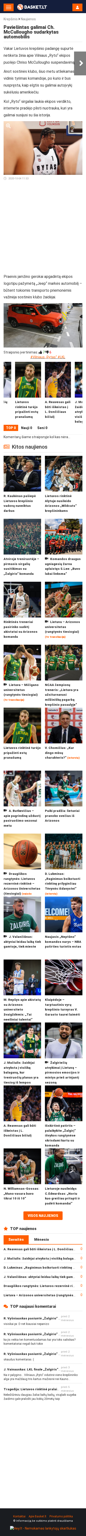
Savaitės (16, 1239)
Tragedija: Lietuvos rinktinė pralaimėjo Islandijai (42, 1389)
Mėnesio (41, 1239)
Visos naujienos (43, 1216)
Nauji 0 (26, 428)
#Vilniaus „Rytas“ (43, 357)
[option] (58, 393)
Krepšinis (11, 19)
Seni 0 (42, 428)
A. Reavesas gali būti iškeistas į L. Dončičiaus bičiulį (44, 1249)
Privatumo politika (61, 1516)
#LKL (61, 357)
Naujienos (28, 19)
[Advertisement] (43, 229)
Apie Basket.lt (37, 1516)
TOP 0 (11, 428)
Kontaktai (19, 1516)
